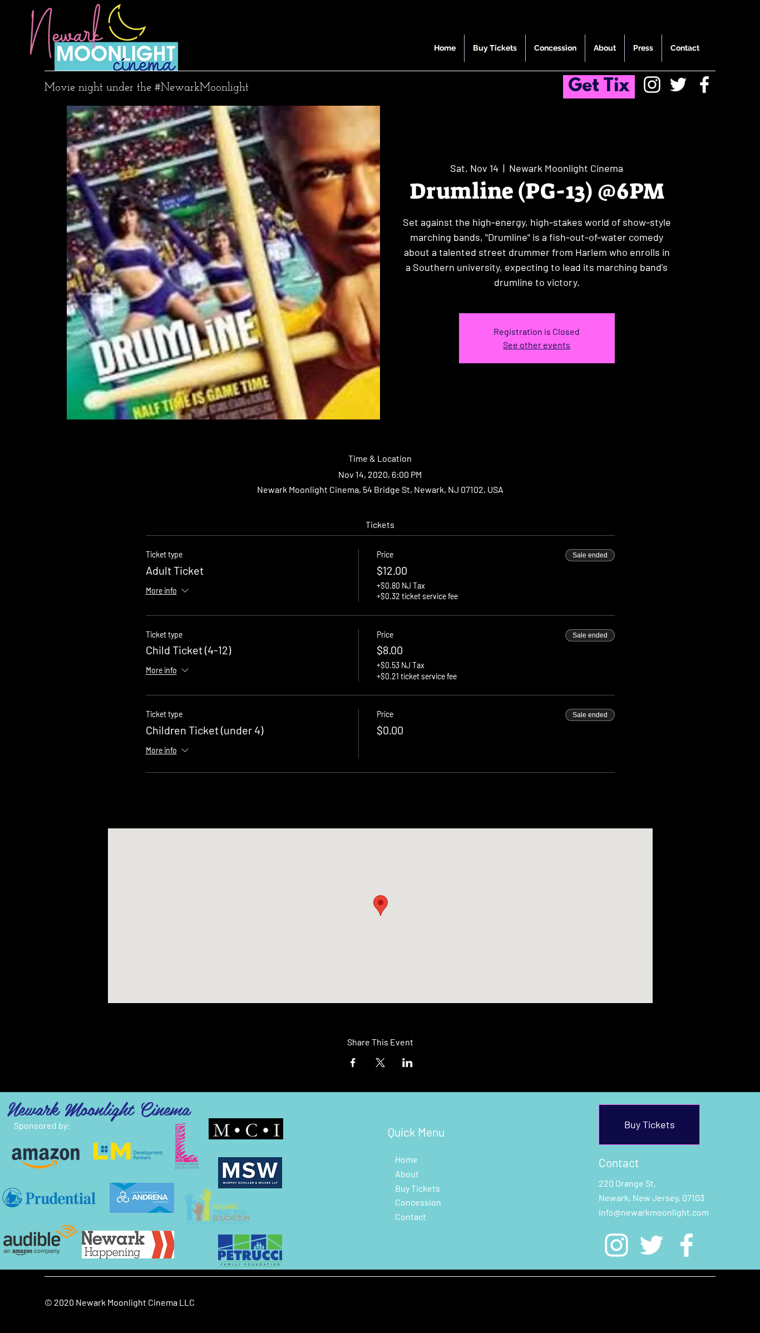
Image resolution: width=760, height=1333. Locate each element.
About (407, 1173)
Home (406, 1159)
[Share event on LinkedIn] (407, 1062)
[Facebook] (704, 84)
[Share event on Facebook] (353, 1062)
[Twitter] (678, 84)
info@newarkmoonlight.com (654, 1212)
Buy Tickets (417, 1188)
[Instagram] (652, 84)
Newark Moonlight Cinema (98, 1108)
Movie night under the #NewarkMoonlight (147, 87)
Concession (418, 1202)
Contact (410, 1216)
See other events (536, 344)
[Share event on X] (380, 1062)
